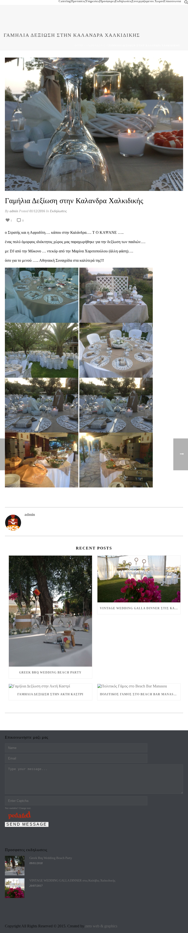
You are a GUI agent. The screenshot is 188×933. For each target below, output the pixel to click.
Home (79, 45)
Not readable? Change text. (18, 808)
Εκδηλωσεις (123, 1)
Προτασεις (78, 1)
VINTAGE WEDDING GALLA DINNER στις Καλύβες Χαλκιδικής (140, 608)
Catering (65, 1)
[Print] (36, 220)
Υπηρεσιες (92, 1)
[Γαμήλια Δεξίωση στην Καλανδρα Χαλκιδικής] (94, 124)
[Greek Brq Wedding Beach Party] (50, 611)
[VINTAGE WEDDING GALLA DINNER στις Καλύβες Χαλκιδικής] (139, 579)
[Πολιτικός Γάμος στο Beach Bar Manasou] (139, 686)
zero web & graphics (101, 926)
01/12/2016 (37, 211)
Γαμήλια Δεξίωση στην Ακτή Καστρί (50, 694)
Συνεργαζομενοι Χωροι (148, 1)
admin (14, 211)
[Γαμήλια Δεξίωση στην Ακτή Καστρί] (50, 686)
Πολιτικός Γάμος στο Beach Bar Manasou (139, 694)
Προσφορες (107, 1)
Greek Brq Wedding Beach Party (50, 672)
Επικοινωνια (172, 1)
